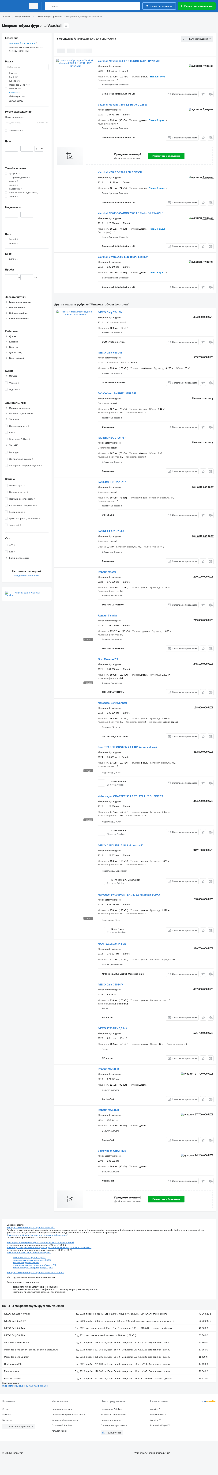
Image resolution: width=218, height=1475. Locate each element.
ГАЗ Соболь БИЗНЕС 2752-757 (117, 393)
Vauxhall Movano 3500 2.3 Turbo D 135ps (122, 104)
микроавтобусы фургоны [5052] (29, 1257)
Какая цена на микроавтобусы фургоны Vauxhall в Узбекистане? (40, 1242)
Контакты (7, 1420)
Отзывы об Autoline (62, 1425)
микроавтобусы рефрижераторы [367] (33, 1267)
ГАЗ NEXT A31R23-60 (111, 531)
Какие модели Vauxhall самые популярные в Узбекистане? (37, 1235)
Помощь (6, 1414)
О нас (5, 1409)
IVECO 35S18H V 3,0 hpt (112, 1028)
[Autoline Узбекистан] (13, 6)
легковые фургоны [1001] (26, 1262)
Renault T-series (107, 615)
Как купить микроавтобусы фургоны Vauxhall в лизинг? (35, 1272)
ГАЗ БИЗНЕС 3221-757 (112, 482)
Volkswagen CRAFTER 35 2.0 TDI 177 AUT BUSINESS (130, 796)
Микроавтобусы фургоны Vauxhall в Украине (25, 1385)
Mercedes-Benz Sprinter (112, 703)
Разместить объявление (166, 156)
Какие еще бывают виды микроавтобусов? (29, 1252)
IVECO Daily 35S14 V (110, 984)
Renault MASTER (108, 1069)
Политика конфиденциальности (68, 1414)
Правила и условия (62, 1409)
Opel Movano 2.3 (108, 659)
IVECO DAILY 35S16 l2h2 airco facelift (120, 845)
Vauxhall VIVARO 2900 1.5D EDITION (120, 172)
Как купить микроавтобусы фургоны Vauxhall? (31, 1227)
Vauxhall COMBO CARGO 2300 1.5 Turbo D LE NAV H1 (131, 213)
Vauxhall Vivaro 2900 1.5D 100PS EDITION (123, 257)
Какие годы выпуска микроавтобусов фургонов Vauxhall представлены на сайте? (49, 1247)
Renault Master (107, 572)
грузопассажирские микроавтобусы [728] (34, 1265)
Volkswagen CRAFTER (112, 1150)
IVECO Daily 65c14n (110, 352)
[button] (203, 94)
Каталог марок (59, 1430)
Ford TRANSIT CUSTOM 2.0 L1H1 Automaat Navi (127, 747)
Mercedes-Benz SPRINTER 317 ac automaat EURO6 (129, 894)
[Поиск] (48, 6)
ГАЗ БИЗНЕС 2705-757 (112, 437)
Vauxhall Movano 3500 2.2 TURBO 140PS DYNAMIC (129, 61)
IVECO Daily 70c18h (110, 312)
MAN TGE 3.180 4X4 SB (112, 944)
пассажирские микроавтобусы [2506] (32, 1260)
